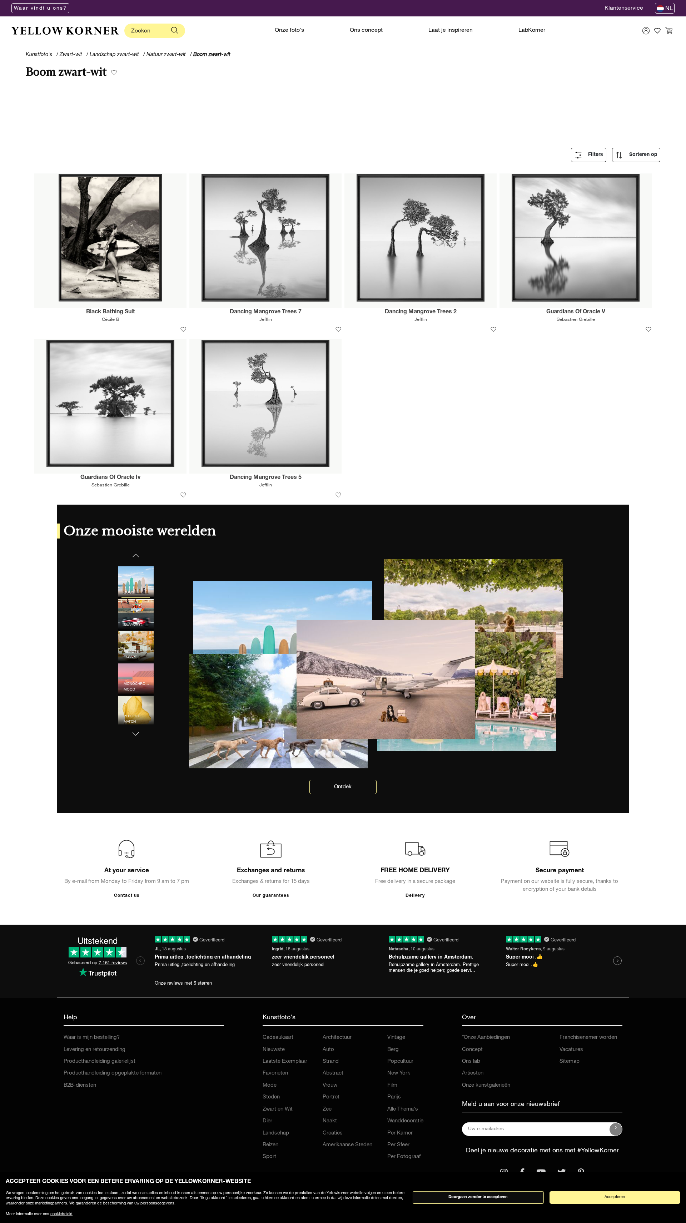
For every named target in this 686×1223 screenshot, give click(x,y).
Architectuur (337, 1037)
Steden (271, 1097)
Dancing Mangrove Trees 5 (266, 478)
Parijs (394, 1097)
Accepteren (615, 1197)
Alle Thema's (402, 1109)
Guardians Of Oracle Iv (110, 478)
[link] (65, 30)
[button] (136, 729)
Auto (328, 1049)
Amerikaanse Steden (347, 1145)
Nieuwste (274, 1049)
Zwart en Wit (278, 1109)
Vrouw (330, 1085)
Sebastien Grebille (576, 320)
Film (392, 1085)
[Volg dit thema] (114, 73)
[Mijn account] (646, 30)
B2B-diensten (80, 1085)
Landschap (276, 1133)
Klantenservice (624, 8)
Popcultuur (400, 1061)
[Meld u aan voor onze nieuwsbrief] (616, 1129)
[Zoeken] (174, 30)
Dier (267, 1121)
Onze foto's (289, 31)
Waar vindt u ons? (40, 8)
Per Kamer (400, 1133)
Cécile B (110, 320)
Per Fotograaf (404, 1156)
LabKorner (531, 31)
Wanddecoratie (405, 1121)
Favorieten (275, 1073)
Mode (270, 1085)
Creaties (333, 1133)
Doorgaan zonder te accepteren (478, 1197)
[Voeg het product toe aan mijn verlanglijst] (183, 329)
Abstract (333, 1073)
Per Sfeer (398, 1145)
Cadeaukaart (278, 1037)
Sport (269, 1156)
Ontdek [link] (343, 787)
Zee (327, 1109)
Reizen (270, 1145)
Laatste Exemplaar (285, 1061)
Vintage (396, 1037)
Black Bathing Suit (110, 312)
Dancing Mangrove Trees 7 (266, 312)
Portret (331, 1097)
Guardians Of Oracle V (575, 312)
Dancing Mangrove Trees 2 (421, 312)
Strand (331, 1061)
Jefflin (265, 320)
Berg (393, 1049)
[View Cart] (669, 30)
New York (398, 1073)
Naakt (330, 1121)
